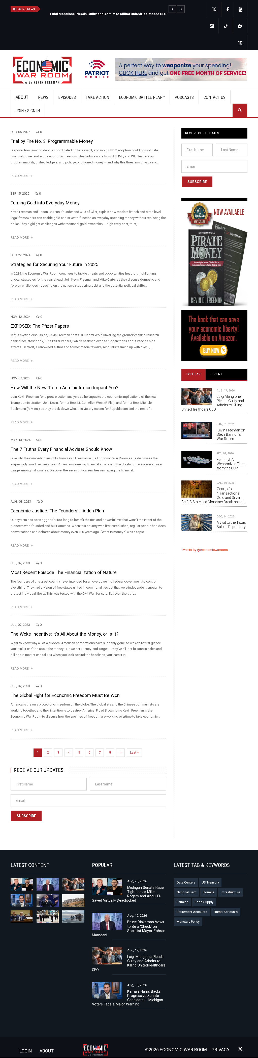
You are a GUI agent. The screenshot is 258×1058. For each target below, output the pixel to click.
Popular (193, 374)
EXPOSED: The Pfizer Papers (40, 326)
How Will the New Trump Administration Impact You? (64, 387)
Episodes (67, 97)
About (22, 97)
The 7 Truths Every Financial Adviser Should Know (61, 449)
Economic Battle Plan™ (142, 97)
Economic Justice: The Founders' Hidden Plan (57, 510)
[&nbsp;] (172, 9)
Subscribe (26, 816)
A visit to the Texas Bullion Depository (231, 524)
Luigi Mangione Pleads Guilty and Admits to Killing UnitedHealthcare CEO (212, 402)
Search (240, 110)
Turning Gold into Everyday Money (45, 202)
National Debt (187, 892)
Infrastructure (230, 892)
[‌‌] (227, 9)
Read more (21, 176)
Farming (182, 902)
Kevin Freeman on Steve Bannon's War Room (231, 434)
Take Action (97, 97)
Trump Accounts (225, 912)
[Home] (44, 70)
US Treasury (210, 882)
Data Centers (186, 882)
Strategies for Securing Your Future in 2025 (54, 264)
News (43, 97)
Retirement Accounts (192, 912)
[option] (115, 14)
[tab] (193, 374)
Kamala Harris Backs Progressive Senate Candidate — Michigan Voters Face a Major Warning (127, 997)
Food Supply (204, 902)
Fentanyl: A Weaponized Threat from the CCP (232, 464)
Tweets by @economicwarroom (204, 550)
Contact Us (214, 97)
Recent (216, 374)
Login (25, 1050)
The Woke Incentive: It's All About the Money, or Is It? (64, 634)
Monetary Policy (188, 921)
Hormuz (208, 892)
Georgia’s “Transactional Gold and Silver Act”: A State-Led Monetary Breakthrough (213, 495)
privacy (221, 1049)
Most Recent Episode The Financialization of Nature (64, 572)
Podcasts (184, 97)
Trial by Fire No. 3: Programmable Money (52, 141)
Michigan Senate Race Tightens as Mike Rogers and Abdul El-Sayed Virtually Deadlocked (121, 14)
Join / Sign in (28, 110)
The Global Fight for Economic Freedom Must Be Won (65, 695)
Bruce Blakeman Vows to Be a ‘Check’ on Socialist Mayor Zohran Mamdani (128, 928)
